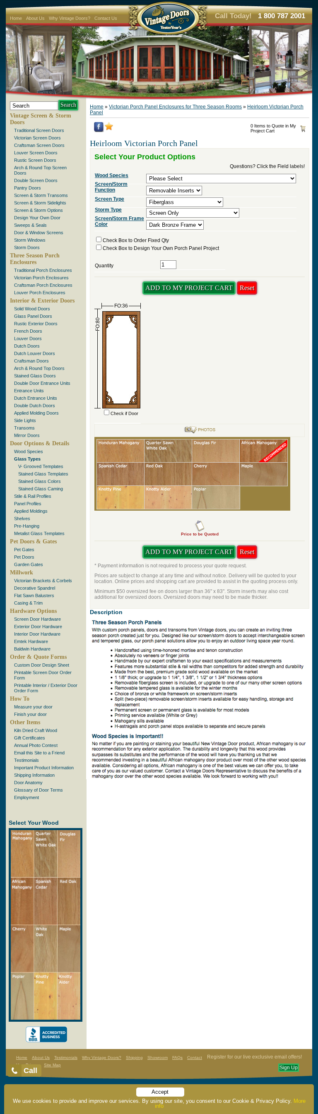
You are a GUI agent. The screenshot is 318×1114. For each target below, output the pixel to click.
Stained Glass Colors (39, 481)
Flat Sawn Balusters (34, 595)
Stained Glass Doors (35, 375)
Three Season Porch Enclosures (35, 258)
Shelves (22, 518)
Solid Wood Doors (32, 308)
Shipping (134, 1057)
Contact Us (105, 18)
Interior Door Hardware (37, 633)
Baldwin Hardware (32, 648)
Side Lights (25, 420)
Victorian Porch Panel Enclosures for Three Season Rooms (175, 107)
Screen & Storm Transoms (41, 195)
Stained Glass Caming (40, 488)
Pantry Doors (27, 187)
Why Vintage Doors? (69, 18)
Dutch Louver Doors (34, 353)
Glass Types (27, 458)
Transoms (24, 427)
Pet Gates (24, 549)
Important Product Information (44, 767)
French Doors (28, 331)
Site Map (52, 1065)
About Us (35, 18)
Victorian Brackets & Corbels (43, 580)
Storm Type (108, 210)
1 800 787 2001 (281, 16)
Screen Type (109, 199)
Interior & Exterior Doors (42, 301)
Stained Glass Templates (43, 473)
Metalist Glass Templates (39, 533)
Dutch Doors (27, 345)
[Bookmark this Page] (109, 129)
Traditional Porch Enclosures (43, 270)
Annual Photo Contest (36, 745)
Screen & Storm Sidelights (40, 202)
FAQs (177, 1057)
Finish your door (30, 714)
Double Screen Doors (36, 180)
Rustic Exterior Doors (36, 323)
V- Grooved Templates (40, 466)
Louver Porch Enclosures (39, 292)
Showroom (157, 1057)
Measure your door (33, 706)
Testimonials (26, 760)
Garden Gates (28, 564)
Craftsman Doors (31, 360)
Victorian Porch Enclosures (41, 277)
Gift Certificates (29, 737)
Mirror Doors (27, 435)
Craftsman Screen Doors (39, 145)
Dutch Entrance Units (35, 398)
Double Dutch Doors (34, 405)
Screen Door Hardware (37, 619)
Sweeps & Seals (30, 225)
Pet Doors (24, 557)
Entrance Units (29, 390)
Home (16, 18)
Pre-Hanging (26, 525)
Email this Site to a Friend (39, 752)
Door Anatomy (28, 782)
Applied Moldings (31, 511)
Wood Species (28, 451)
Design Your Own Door (37, 217)
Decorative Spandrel (34, 588)
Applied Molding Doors (36, 413)
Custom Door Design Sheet (41, 665)
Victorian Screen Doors (37, 137)
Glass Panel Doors (33, 316)
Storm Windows (30, 240)
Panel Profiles (27, 503)
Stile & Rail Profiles (32, 496)
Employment (26, 797)
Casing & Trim (28, 602)
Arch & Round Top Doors (39, 368)
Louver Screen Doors (36, 152)
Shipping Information (34, 775)
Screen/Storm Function (111, 187)
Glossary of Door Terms (38, 789)
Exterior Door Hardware (38, 626)
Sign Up (288, 1068)
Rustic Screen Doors (35, 160)
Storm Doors (27, 247)
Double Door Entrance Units (42, 383)
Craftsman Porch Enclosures (43, 285)
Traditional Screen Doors (39, 130)
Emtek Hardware (31, 641)
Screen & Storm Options (38, 210)
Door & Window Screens (38, 232)
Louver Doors (28, 338)
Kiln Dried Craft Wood (35, 730)
